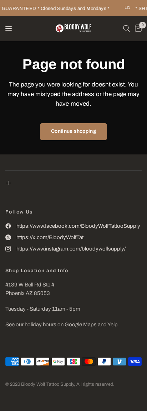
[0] (137, 28)
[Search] (126, 28)
